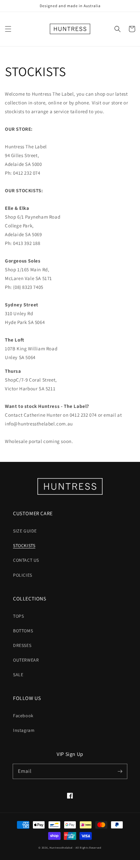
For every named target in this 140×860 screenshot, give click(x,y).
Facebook (23, 716)
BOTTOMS (23, 631)
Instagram (24, 730)
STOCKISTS (24, 545)
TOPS (18, 616)
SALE (18, 675)
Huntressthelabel (61, 847)
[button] (8, 29)
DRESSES (22, 645)
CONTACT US (26, 560)
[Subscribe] (120, 771)
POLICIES (22, 575)
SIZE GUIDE (25, 531)
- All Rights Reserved (88, 847)
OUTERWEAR (26, 660)
